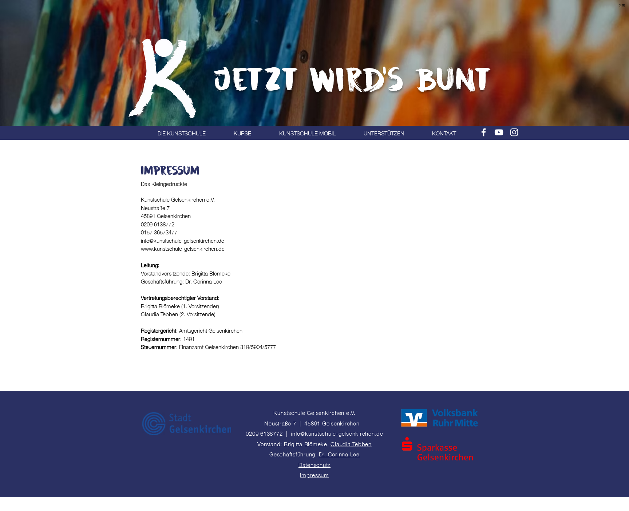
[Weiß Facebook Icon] (483, 132)
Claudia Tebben (351, 444)
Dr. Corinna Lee (339, 454)
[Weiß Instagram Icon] (514, 132)
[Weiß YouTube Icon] (499, 132)
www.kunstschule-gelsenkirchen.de (183, 248)
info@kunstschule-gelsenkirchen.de (182, 240)
